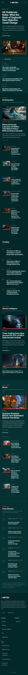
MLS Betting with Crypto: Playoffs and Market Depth (13, 565)
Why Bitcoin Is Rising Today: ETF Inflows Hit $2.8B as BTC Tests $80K (12, 89)
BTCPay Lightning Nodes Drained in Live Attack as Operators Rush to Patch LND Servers (16, 272)
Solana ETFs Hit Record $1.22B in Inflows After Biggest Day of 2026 (15, 166)
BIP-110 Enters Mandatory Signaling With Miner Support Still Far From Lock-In (15, 282)
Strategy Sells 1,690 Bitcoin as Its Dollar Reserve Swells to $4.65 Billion (15, 489)
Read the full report (7, 35)
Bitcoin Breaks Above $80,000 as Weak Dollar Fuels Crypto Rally (16, 445)
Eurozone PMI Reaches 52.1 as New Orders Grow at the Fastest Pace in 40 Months (15, 197)
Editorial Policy (6, 649)
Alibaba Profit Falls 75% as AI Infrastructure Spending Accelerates (13, 292)
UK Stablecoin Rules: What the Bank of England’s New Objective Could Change (11, 17)
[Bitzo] (14, 2)
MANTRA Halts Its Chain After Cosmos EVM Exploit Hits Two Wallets (15, 230)
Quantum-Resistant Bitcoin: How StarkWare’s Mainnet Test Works (13, 415)
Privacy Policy (5, 645)
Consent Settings (6, 659)
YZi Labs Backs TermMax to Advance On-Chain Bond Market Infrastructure (13, 554)
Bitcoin (4, 410)
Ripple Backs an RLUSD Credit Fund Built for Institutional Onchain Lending (15, 151)
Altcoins (4, 330)
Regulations (5, 9)
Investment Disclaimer (5, 664)
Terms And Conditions (4, 654)
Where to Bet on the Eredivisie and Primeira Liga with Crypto (14, 576)
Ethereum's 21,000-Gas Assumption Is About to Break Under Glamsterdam (15, 252)
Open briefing (5, 432)
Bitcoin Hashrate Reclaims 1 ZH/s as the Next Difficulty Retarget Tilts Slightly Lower (15, 474)
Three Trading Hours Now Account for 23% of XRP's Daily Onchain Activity (13, 335)
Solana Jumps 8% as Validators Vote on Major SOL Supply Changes (16, 181)
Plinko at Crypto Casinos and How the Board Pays (14, 532)
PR (2, 633)
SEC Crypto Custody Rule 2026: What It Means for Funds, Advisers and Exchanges (10, 69)
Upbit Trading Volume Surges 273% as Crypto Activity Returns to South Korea (12, 371)
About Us (18, 621)
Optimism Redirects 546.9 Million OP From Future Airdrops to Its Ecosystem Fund (15, 214)
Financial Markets (6, 629)
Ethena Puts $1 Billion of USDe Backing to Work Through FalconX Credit (13, 263)
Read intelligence (6, 350)
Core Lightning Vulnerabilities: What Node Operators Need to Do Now (12, 79)
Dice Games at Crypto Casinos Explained (14, 523)
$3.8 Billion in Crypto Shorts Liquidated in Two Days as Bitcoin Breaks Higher (16, 459)
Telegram (11, 613)
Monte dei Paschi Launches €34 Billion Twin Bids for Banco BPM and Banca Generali (12, 128)
